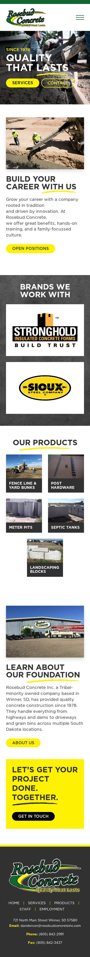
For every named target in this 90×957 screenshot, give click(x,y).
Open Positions (30, 248)
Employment (52, 909)
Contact (58, 83)
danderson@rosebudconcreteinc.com (50, 925)
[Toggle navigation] (80, 17)
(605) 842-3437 (49, 942)
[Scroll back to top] (84, 908)
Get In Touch (33, 816)
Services (22, 82)
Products (64, 903)
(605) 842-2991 (51, 934)
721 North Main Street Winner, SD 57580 (45, 920)
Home (14, 903)
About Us (23, 742)
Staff (25, 909)
